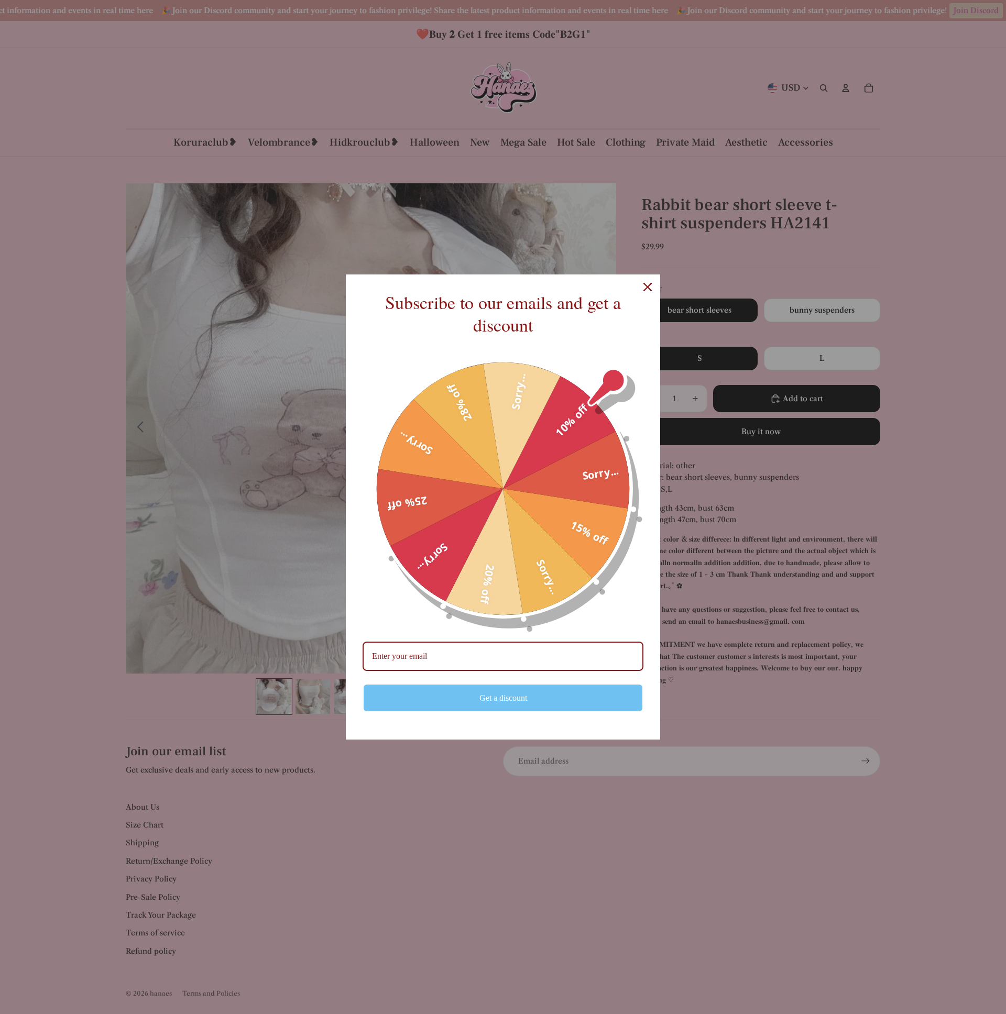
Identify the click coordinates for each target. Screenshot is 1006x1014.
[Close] (647, 287)
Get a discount (503, 697)
